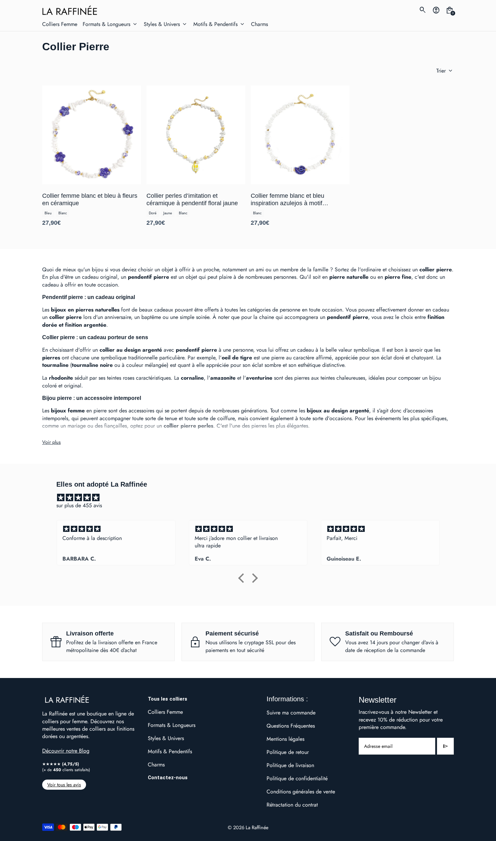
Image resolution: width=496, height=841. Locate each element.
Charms (156, 764)
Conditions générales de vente (301, 791)
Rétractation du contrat (292, 805)
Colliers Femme (165, 712)
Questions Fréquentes (291, 726)
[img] (251, 497)
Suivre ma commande (291, 712)
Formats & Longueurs (171, 725)
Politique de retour (288, 752)
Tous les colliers (167, 699)
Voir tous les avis (64, 784)
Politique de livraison (290, 765)
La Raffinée (257, 827)
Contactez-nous (168, 778)
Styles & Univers (166, 738)
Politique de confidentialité (297, 778)
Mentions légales (285, 739)
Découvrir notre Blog (65, 751)
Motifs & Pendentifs (170, 751)
